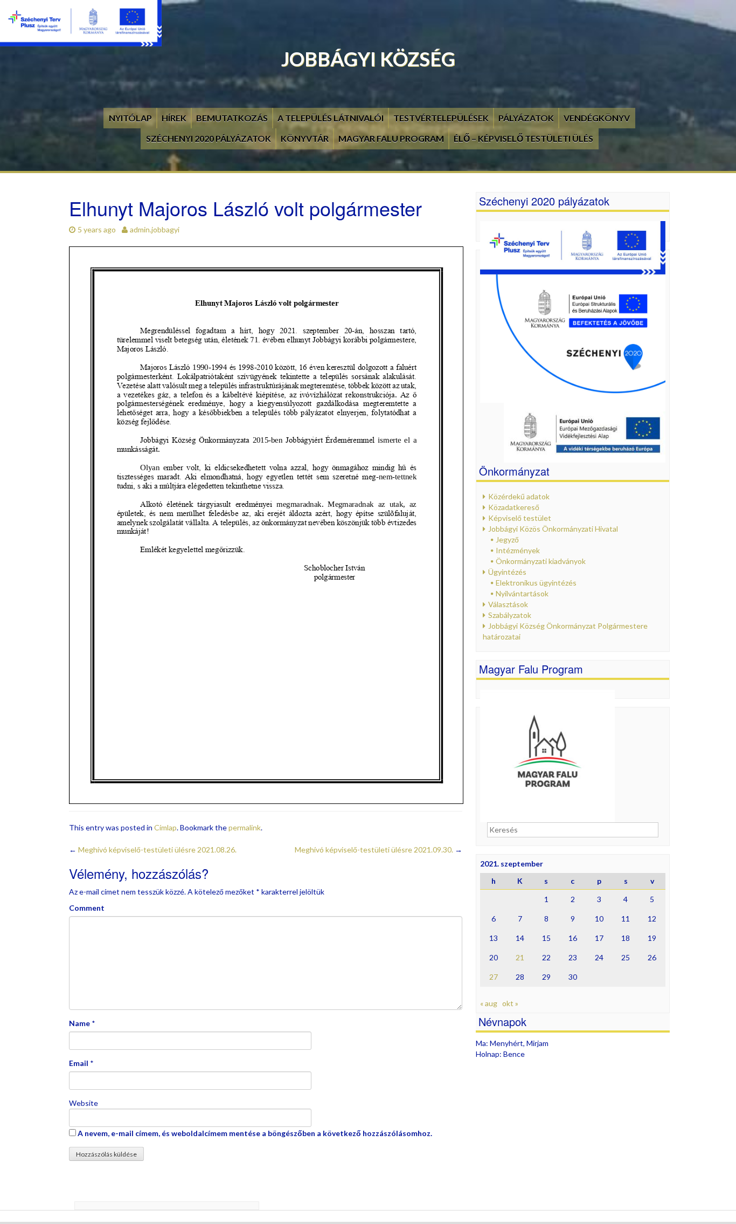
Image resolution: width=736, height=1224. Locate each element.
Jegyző (507, 539)
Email (78, 1063)
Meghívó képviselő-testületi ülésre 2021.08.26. (153, 849)
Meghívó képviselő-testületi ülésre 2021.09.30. (378, 849)
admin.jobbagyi (154, 229)
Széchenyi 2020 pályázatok (208, 138)
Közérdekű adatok (519, 496)
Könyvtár (305, 138)
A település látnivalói (330, 118)
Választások (508, 604)
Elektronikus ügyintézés (536, 582)
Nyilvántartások (522, 593)
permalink (244, 827)
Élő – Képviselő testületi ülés (523, 138)
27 (493, 976)
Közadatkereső (513, 507)
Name (79, 1023)
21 (520, 957)
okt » (510, 1003)
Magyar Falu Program (391, 138)
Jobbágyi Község (368, 59)
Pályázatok (526, 118)
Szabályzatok (509, 615)
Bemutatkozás (232, 118)
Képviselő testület (519, 517)
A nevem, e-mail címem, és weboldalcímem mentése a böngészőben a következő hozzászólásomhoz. (255, 1133)
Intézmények (518, 550)
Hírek (174, 118)
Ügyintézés (507, 571)
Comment (87, 907)
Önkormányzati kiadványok (541, 561)
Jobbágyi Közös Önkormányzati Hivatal (553, 528)
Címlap (165, 827)
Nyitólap (130, 118)
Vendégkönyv (597, 118)
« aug (488, 1003)
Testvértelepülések (441, 118)
